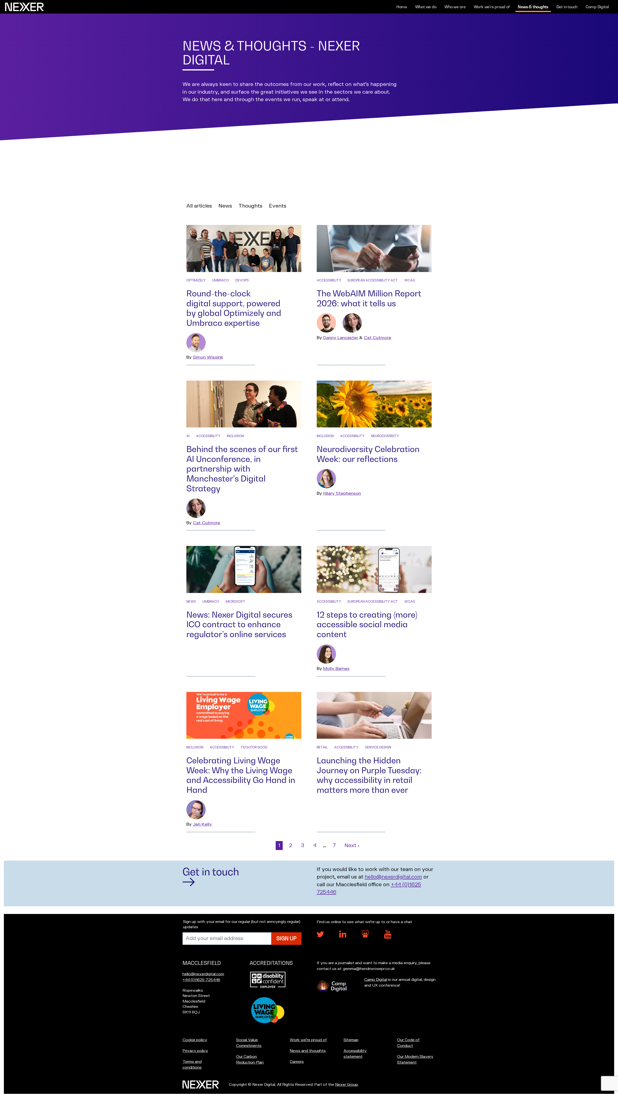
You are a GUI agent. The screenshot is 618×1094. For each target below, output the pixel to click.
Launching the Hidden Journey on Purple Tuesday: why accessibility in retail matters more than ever (369, 775)
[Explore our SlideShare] (365, 936)
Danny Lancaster (341, 338)
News (225, 206)
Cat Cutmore (377, 338)
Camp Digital (597, 6)
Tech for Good (254, 747)
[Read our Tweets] (320, 936)
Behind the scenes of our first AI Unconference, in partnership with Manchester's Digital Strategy (242, 468)
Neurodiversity (385, 436)
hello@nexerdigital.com (393, 877)
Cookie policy (195, 1040)
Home (401, 6)
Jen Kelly (202, 824)
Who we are (455, 6)
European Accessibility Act (373, 280)
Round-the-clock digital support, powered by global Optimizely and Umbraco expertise (233, 308)
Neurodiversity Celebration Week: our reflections (368, 454)
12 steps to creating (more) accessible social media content (367, 624)
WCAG (409, 280)
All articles (199, 206)
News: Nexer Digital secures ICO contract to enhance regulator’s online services (239, 624)
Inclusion (235, 436)
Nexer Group (346, 1084)
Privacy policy (195, 1050)
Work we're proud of (492, 6)
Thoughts (250, 206)
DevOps (242, 280)
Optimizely (196, 280)
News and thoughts (308, 1050)
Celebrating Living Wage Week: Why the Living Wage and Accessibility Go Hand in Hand (240, 775)
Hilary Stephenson (342, 493)
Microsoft (235, 602)
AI (188, 436)
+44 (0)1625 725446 (201, 979)
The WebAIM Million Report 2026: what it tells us (369, 298)
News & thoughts (533, 6)
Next (353, 845)
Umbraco (220, 280)
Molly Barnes (336, 668)
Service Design (378, 747)
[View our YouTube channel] (387, 937)
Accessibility (329, 280)
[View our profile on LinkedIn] (342, 936)
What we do (425, 6)
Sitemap (351, 1040)
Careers (297, 1061)
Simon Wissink (208, 357)
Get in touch (566, 6)
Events (277, 206)
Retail (322, 747)
